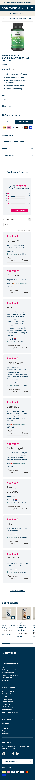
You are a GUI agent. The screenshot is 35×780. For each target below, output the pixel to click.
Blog (3, 731)
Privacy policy (7, 699)
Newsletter (6, 734)
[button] (27, 8)
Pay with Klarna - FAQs (10, 675)
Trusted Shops (7, 680)
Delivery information (10, 670)
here (27, 746)
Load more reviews (17, 590)
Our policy (6, 704)
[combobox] (24, 230)
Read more (10, 335)
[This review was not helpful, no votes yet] (26, 260)
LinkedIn (5, 728)
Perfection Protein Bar (22, 626)
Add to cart (24, 122)
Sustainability (7, 694)
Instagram (6, 723)
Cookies (5, 697)
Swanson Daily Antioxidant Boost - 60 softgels (20, 18)
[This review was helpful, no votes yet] (22, 260)
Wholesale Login (8, 707)
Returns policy (7, 678)
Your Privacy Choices (10, 712)
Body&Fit (8, 767)
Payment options (8, 672)
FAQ (3, 667)
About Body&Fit (8, 691)
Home (3, 18)
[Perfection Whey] (9, 613)
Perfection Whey (8, 625)
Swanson (5, 64)
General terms (7, 702)
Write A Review (20, 211)
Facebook (5, 726)
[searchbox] (16, 219)
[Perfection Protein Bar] (24, 613)
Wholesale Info (7, 709)
